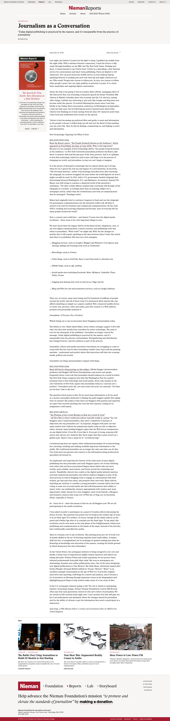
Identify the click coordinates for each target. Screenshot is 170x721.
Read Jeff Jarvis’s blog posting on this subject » (70, 370)
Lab (50, 2)
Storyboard (58, 2)
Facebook (148, 690)
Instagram (147, 687)
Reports (42, 2)
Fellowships (31, 2)
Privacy (135, 719)
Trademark (127, 719)
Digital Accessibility (146, 719)
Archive (131, 2)
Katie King (23, 39)
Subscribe (141, 2)
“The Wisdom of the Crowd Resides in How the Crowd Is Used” (77, 415)
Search (161, 2)
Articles (72, 14)
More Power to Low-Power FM (126, 655)
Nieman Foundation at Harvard (14, 2)
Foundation (54, 686)
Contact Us (152, 2)
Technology (23, 21)
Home (62, 14)
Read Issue (31, 128)
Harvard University (116, 719)
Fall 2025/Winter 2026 (100, 14)
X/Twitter (147, 684)
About (83, 14)
